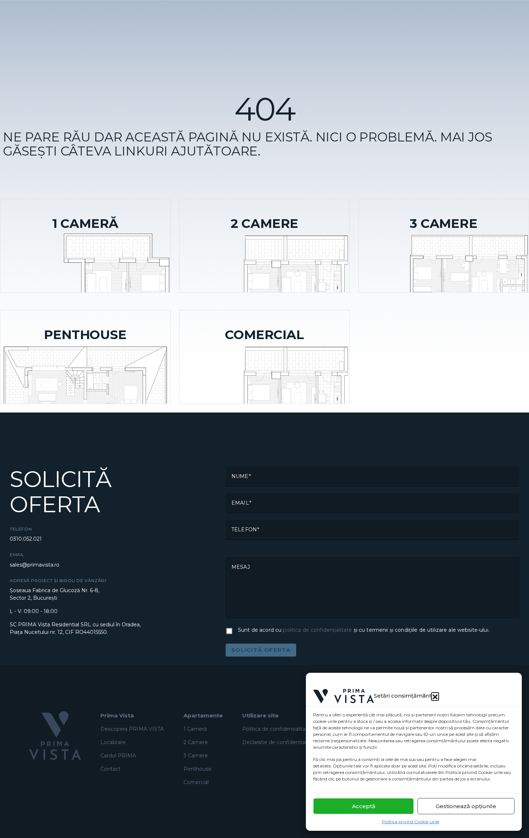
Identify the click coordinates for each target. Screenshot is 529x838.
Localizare (113, 742)
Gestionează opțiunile (466, 806)
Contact (110, 769)
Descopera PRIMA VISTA (132, 729)
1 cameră (195, 729)
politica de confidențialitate (317, 630)
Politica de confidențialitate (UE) (282, 729)
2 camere (196, 742)
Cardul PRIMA (118, 755)
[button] (435, 696)
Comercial (196, 782)
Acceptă (363, 806)
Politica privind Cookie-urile (410, 821)
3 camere (196, 755)
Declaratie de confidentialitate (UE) (286, 742)
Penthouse (198, 769)
